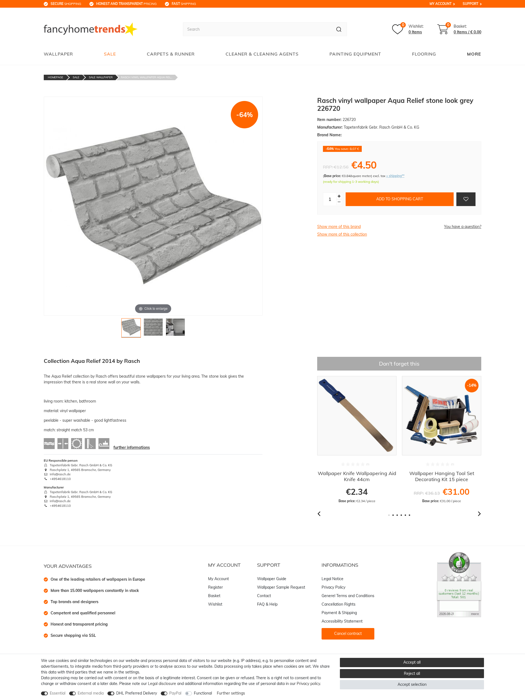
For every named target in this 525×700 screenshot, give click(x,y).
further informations (131, 447)
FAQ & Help (267, 604)
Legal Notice (332, 578)
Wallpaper (58, 54)
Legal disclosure (162, 683)
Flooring (424, 54)
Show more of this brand (339, 226)
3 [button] (397, 515)
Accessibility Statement (342, 621)
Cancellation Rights (338, 604)
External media (91, 693)
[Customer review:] (459, 584)
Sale (110, 54)
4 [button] (401, 515)
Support (470, 4)
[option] (356, 440)
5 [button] (405, 515)
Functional (203, 693)
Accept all (412, 662)
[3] (175, 329)
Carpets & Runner (171, 54)
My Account (440, 4)
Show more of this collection (342, 234)
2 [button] (393, 515)
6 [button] (409, 515)
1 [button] (389, 515)
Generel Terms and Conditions (348, 595)
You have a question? (462, 226)
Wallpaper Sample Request (281, 587)
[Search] (339, 29)
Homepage (55, 77)
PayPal (175, 693)
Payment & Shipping (339, 612)
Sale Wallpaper (101, 77)
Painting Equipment (355, 54)
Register (215, 587)
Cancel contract (348, 633)
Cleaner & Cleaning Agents (262, 54)
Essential (57, 693)
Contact (264, 595)
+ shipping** (395, 176)
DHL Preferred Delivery (136, 693)
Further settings (231, 693)
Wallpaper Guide (271, 578)
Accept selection (412, 684)
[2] (153, 329)
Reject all (412, 673)
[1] (131, 329)
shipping (184, 4)
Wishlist (215, 604)
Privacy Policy (333, 587)
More (474, 54)
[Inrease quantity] (339, 196)
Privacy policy (308, 683)
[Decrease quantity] (339, 202)
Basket (214, 595)
